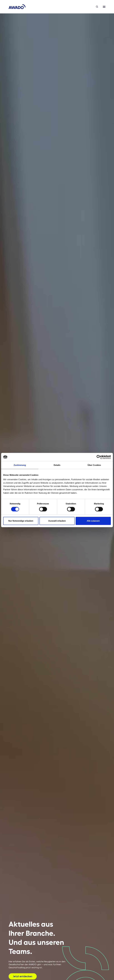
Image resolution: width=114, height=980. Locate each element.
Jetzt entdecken (22, 976)
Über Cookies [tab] (94, 465)
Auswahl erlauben (57, 521)
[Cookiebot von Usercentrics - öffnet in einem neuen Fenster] (98, 457)
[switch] (43, 509)
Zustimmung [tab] (20, 465)
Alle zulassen (93, 521)
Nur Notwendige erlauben (20, 521)
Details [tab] (57, 465)
